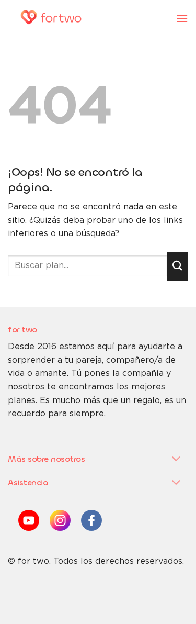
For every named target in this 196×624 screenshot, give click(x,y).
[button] (182, 18)
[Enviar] (177, 266)
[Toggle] (176, 460)
